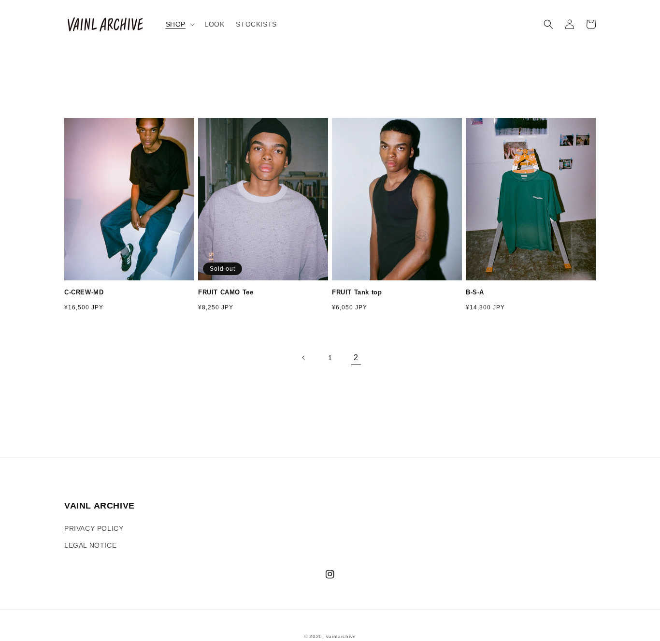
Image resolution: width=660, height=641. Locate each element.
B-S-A (475, 292)
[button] (179, 24)
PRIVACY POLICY (93, 528)
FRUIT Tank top (357, 292)
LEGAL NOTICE (90, 545)
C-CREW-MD (83, 292)
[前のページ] (304, 357)
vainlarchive (341, 636)
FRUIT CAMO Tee (225, 292)
